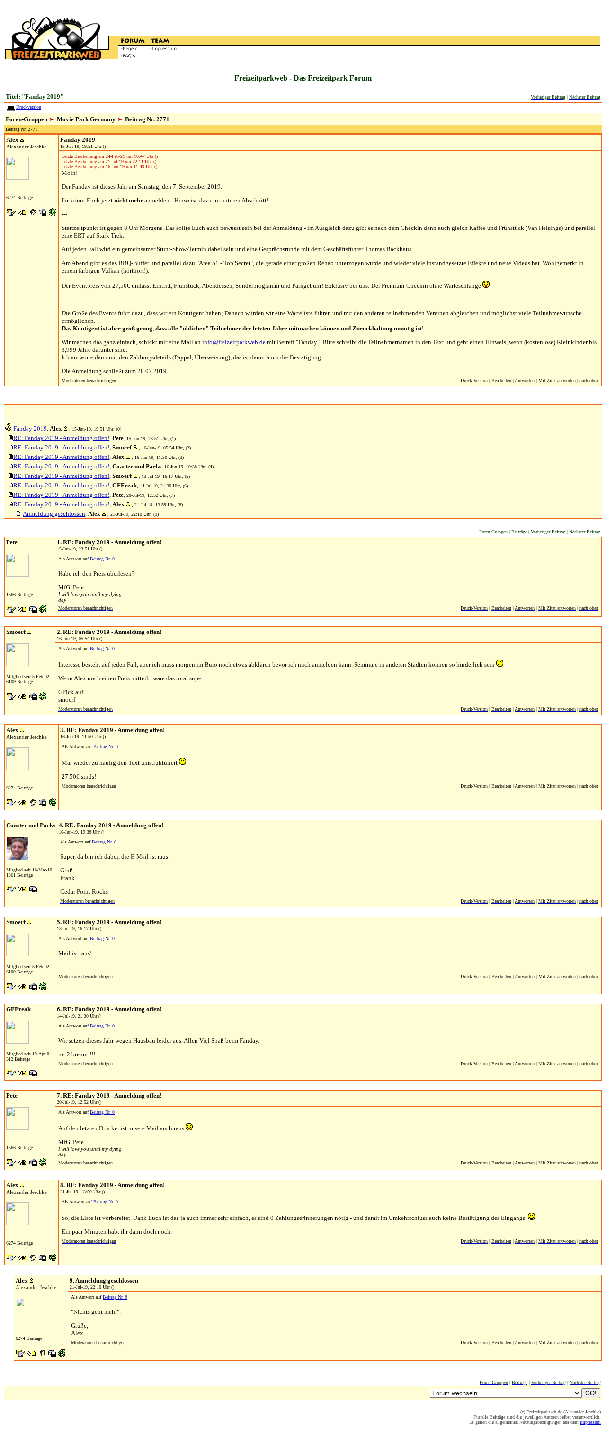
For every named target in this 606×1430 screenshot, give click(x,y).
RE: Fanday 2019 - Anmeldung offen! (61, 437)
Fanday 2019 (30, 428)
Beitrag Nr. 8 (115, 1297)
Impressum (590, 1422)
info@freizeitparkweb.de (234, 342)
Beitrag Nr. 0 (102, 558)
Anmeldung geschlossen (54, 513)
